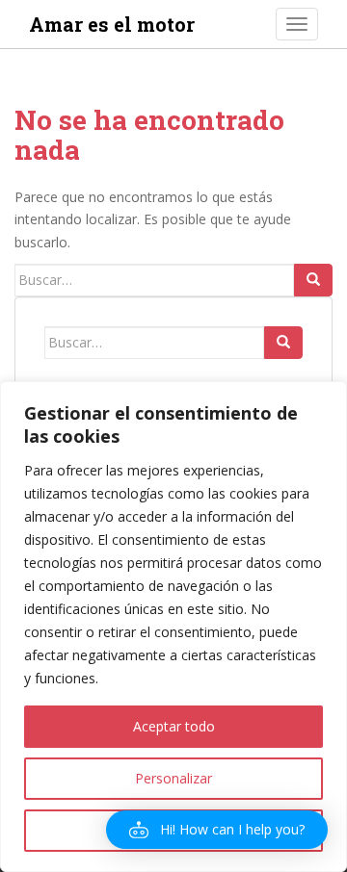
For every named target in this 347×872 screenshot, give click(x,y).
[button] (217, 829)
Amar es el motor (112, 24)
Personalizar (173, 778)
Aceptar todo (174, 726)
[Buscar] (313, 280)
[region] (173, 626)
